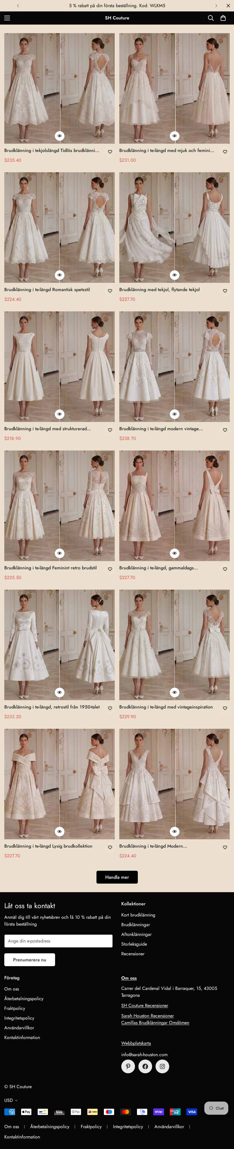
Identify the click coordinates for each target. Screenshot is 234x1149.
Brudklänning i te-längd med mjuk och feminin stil (166, 150)
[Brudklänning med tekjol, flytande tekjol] (174, 227)
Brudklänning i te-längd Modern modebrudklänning (151, 846)
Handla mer (117, 877)
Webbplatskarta (136, 1043)
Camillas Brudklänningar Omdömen (155, 1022)
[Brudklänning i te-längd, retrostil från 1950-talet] (59, 645)
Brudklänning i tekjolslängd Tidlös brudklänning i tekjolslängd (52, 150)
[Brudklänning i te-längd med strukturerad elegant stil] (59, 366)
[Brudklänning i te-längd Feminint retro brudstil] (59, 506)
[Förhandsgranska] (59, 136)
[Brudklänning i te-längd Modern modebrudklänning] (174, 784)
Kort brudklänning (138, 915)
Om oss (11, 989)
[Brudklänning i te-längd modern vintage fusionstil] (174, 366)
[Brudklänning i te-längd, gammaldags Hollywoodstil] (174, 506)
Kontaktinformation (22, 1037)
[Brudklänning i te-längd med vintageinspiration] (174, 645)
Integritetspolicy (19, 1018)
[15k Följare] (145, 1066)
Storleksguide (134, 944)
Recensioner (132, 953)
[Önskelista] (110, 152)
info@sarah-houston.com (144, 1054)
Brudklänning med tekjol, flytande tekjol (159, 289)
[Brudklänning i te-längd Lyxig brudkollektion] (59, 784)
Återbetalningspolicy (23, 998)
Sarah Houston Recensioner (147, 1015)
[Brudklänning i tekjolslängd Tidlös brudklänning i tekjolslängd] (59, 88)
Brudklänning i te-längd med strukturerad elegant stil (45, 428)
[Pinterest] (128, 1066)
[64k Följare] (162, 1066)
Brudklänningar (135, 924)
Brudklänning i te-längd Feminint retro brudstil (50, 568)
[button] (223, 18)
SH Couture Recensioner (144, 1005)
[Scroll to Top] (222, 1117)
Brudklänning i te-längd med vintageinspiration (166, 707)
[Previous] (17, 5)
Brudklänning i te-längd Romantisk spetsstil (47, 289)
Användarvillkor (19, 1027)
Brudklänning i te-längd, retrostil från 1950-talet (52, 707)
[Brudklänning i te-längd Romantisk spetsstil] (59, 227)
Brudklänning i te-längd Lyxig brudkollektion (48, 846)
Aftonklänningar (136, 934)
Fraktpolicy (14, 1008)
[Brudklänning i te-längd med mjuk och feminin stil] (174, 88)
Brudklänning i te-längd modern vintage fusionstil (159, 428)
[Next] (216, 5)
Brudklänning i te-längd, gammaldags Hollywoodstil (156, 568)
